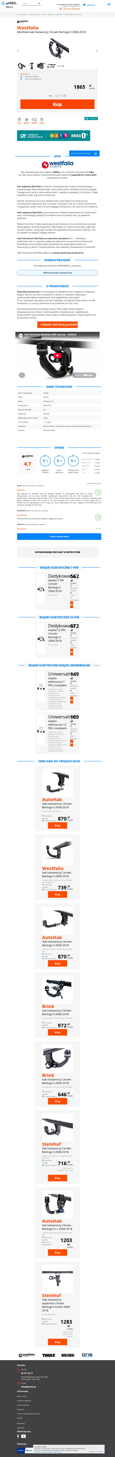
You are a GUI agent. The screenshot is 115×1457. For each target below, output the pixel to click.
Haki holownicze (34, 14)
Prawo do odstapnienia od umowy (28, 1414)
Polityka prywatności (24, 1401)
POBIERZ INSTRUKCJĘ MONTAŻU (59, 324)
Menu (9, 7)
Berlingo (51, 14)
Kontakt (19, 1418)
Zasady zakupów (23, 1405)
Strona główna (22, 14)
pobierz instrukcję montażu (81, 153)
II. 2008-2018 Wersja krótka (73, 14)
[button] (18, 51)
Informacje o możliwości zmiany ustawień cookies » (48, 1452)
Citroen (43, 14)
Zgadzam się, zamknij (96, 1451)
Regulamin (20, 1409)
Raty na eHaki (22, 1396)
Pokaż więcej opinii (59, 536)
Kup (57, 104)
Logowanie (20, 1428)
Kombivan (58, 14)
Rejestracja (21, 1423)
